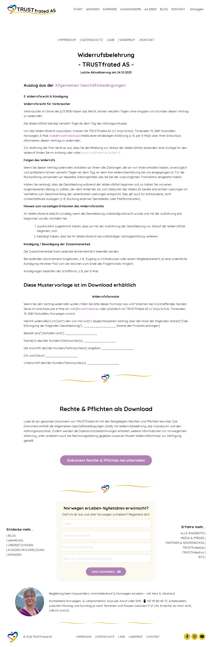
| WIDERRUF (126, 40)
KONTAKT (178, 9)
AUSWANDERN (130, 9)
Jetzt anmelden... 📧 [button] (106, 572)
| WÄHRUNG (15, 540)
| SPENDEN (14, 555)
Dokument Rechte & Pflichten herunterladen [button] (106, 460)
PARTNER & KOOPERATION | (185, 543)
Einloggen (197, 9)
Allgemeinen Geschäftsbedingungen (90, 85)
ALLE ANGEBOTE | (193, 533)
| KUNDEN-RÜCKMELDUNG (25, 550)
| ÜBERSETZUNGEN (20, 545)
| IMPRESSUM (67, 40)
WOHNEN (93, 9)
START (78, 9)
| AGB (110, 40)
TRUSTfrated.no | (193, 552)
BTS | (202, 557)
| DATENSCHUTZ (91, 40)
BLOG (164, 9)
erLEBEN (151, 9)
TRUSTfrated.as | (194, 548)
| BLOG (11, 536)
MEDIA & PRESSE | (193, 538)
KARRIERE (110, 9)
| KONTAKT (146, 40)
